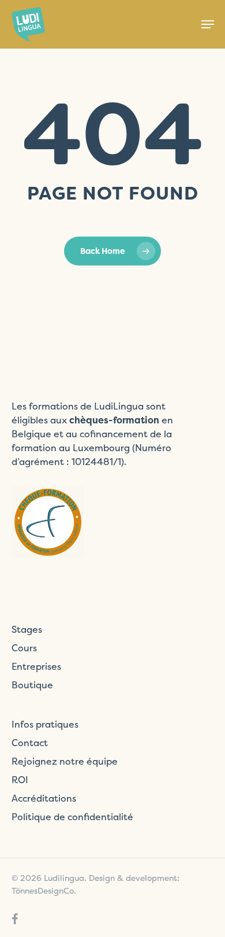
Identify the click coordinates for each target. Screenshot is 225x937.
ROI (20, 779)
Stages (27, 629)
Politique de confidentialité (72, 816)
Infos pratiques (45, 724)
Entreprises (36, 666)
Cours (24, 647)
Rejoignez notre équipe (65, 761)
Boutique (32, 684)
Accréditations (44, 798)
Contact (30, 742)
